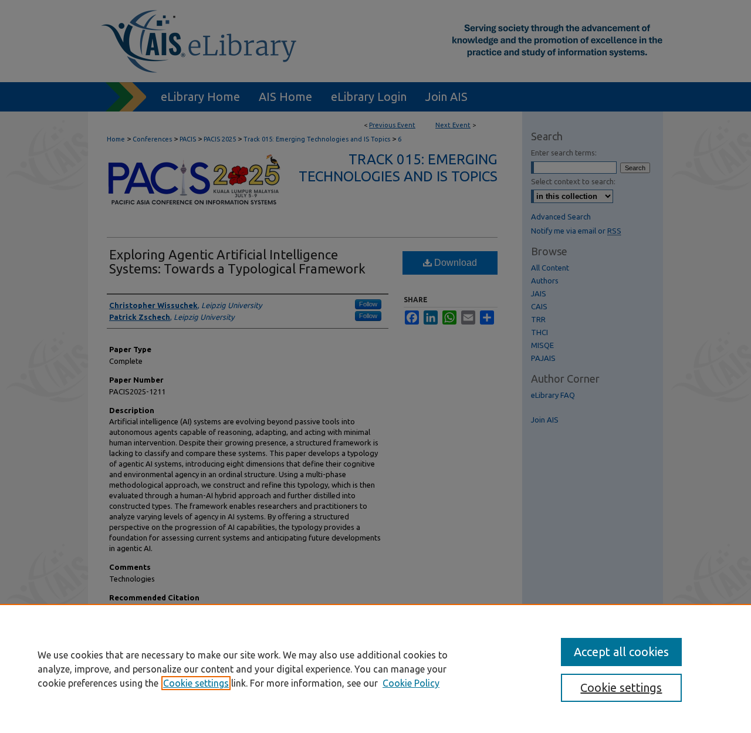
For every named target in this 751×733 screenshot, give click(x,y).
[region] (375, 668)
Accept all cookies (621, 651)
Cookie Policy (411, 683)
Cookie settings (196, 683)
